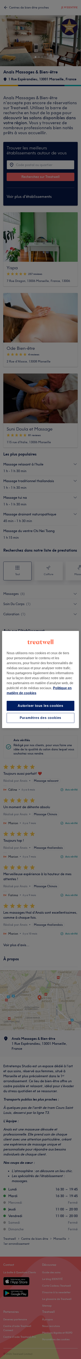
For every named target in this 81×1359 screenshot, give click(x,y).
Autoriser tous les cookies (40, 705)
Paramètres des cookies (40, 718)
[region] (40, 679)
